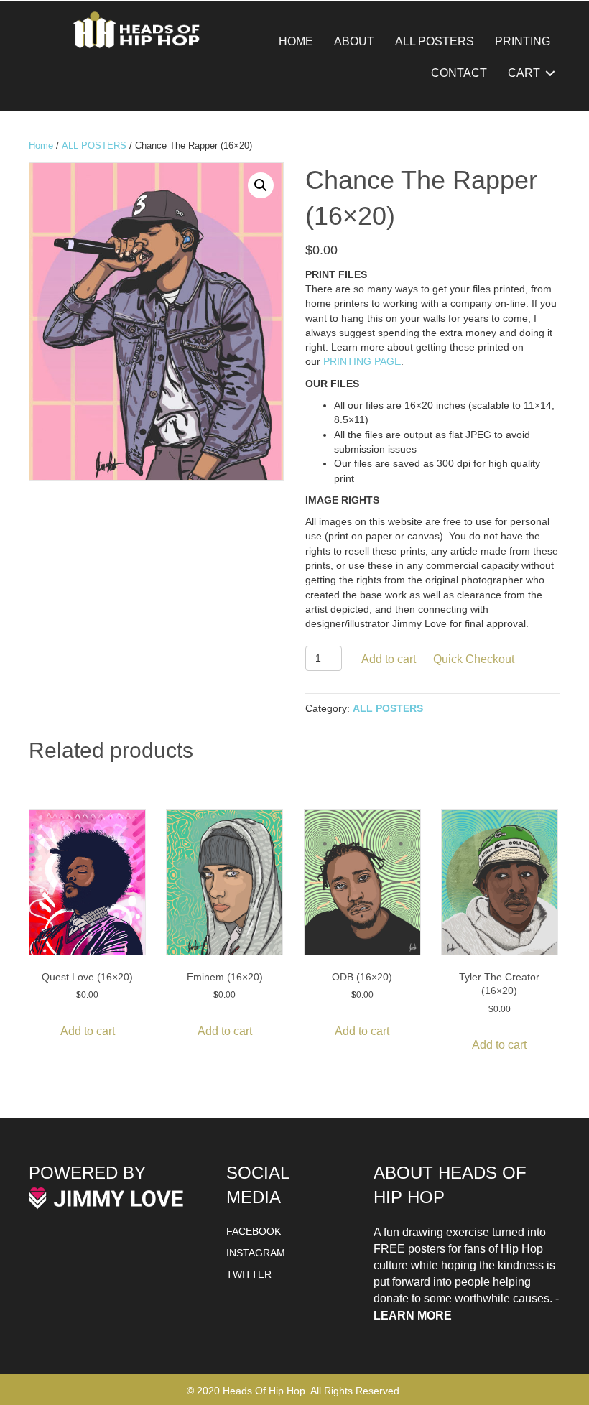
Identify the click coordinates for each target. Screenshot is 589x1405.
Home (41, 145)
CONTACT (459, 73)
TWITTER (249, 1274)
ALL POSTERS (434, 41)
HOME (296, 41)
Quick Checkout (473, 659)
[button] (550, 73)
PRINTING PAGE (362, 361)
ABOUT (354, 41)
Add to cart (388, 659)
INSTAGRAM (255, 1252)
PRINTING (522, 41)
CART (524, 73)
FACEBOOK (253, 1231)
